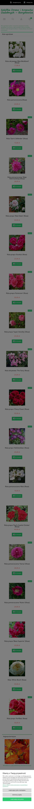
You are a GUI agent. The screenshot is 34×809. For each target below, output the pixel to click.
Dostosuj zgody (17, 795)
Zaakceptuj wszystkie (17, 799)
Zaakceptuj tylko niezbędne (17, 790)
